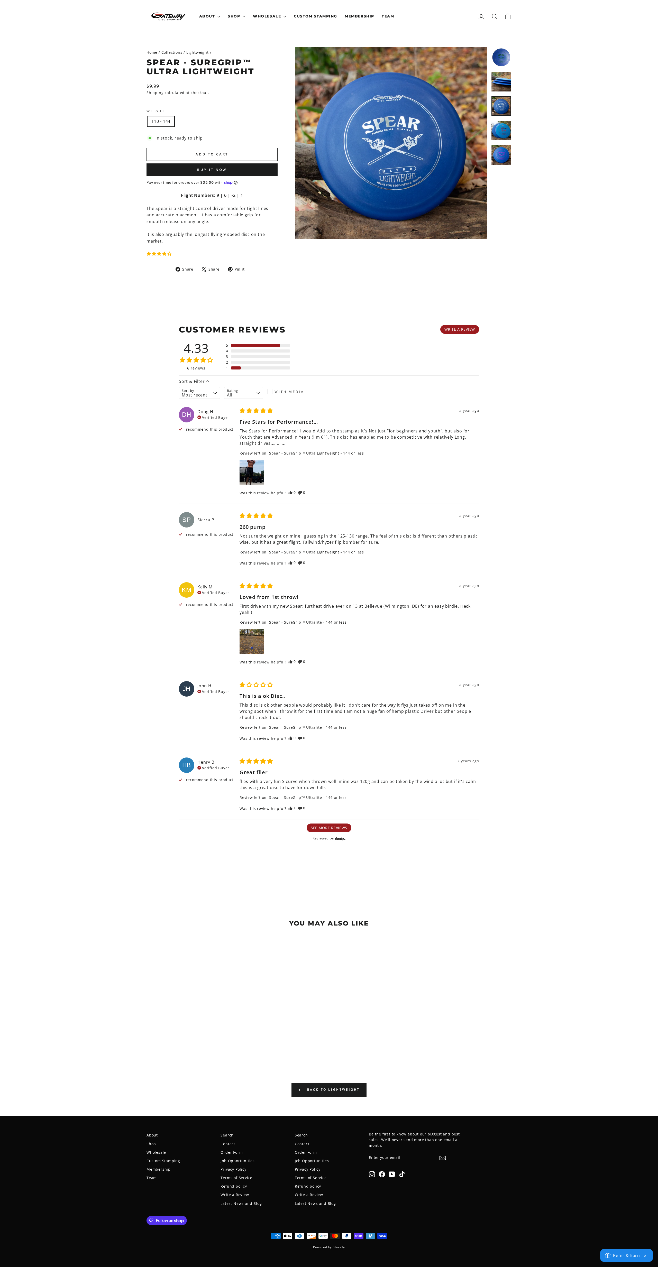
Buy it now (212, 169)
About (207, 16)
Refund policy (234, 1186)
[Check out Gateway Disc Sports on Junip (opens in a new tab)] (339, 838)
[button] (159, 253)
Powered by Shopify (329, 1247)
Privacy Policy (233, 1169)
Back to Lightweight (332, 1090)
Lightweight (197, 52)
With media (289, 391)
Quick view (190, 1020)
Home (152, 52)
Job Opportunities (238, 1160)
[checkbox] (286, 392)
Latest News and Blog (241, 1203)
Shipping (155, 92)
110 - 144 (160, 121)
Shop (234, 16)
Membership (359, 16)
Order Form (232, 1152)
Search (227, 1135)
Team (388, 16)
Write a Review (235, 1194)
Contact (228, 1143)
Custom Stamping (315, 16)
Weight (156, 111)
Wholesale (267, 16)
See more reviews (329, 827)
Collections (171, 52)
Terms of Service (236, 1177)
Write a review (459, 329)
